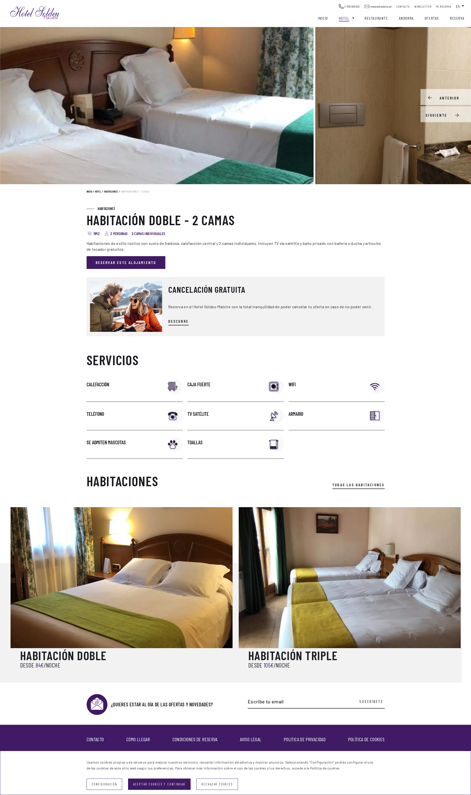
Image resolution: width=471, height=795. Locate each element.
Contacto (403, 6)
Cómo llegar (138, 739)
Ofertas (432, 18)
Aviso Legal (250, 739)
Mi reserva (443, 6)
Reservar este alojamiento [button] (126, 262)
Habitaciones (111, 191)
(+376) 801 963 (352, 6)
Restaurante (376, 18)
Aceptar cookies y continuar (159, 784)
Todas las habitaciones (358, 484)
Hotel (344, 18)
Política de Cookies (366, 739)
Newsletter (423, 6)
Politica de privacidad (305, 739)
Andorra (406, 18)
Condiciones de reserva (195, 739)
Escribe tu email (266, 701)
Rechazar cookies (217, 784)
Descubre (178, 321)
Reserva (457, 18)
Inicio (323, 18)
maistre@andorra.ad (381, 6)
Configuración (104, 784)
